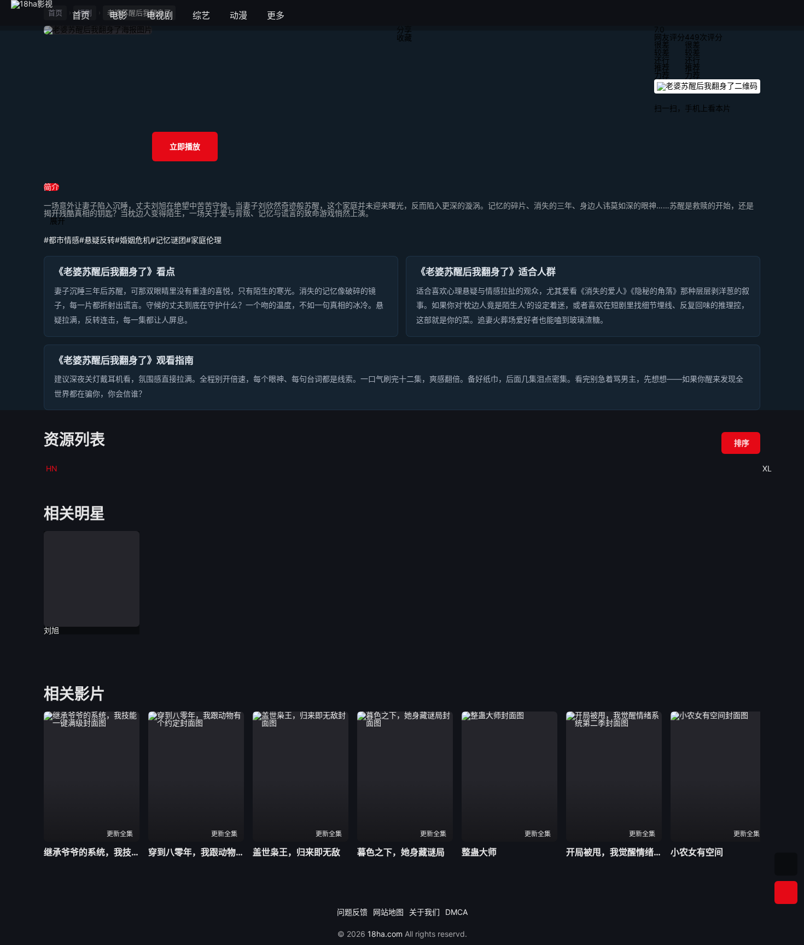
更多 (280, 15)
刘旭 (51, 630)
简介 (51, 187)
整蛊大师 (479, 852)
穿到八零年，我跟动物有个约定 (196, 852)
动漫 (238, 15)
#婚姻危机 (132, 239)
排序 (741, 442)
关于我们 (424, 912)
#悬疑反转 (97, 239)
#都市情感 (61, 239)
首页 (81, 15)
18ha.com (385, 933)
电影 (118, 15)
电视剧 (160, 15)
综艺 (201, 15)
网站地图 (388, 912)
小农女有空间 (697, 852)
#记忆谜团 (168, 239)
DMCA (456, 912)
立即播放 (185, 146)
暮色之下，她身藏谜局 (401, 852)
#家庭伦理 (204, 239)
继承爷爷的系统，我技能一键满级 (91, 852)
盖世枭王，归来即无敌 (296, 852)
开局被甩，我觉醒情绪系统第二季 (614, 852)
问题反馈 (352, 912)
